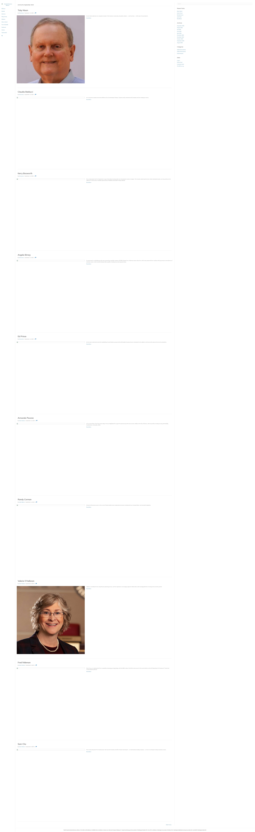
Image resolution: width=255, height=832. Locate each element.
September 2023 (180, 40)
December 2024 (180, 35)
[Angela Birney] (51, 293)
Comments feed (180, 64)
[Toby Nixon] (51, 49)
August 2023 (180, 42)
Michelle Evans (180, 15)
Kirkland (3, 19)
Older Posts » (169, 824)
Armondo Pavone (26, 418)
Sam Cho (22, 744)
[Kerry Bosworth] (51, 212)
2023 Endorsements (181, 49)
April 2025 (179, 33)
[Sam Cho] (51, 783)
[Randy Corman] (51, 538)
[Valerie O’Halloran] (51, 620)
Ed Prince (22, 336)
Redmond (4, 27)
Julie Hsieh (179, 16)
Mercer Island (4, 22)
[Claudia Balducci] (51, 130)
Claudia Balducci (25, 92)
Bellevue (3, 8)
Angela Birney (24, 255)
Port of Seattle (5, 24)
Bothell (3, 11)
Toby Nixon (23, 10)
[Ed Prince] (51, 375)
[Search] (2, 35)
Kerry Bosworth (25, 173)
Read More (88, 18)
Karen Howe (179, 13)
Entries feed (179, 62)
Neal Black (179, 18)
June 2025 (179, 31)
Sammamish (4, 32)
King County (4, 16)
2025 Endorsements (181, 51)
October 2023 (180, 39)
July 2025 (179, 29)
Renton (3, 30)
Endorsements (180, 53)
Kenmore (3, 14)
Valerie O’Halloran (26, 581)
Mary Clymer (179, 11)
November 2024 (180, 37)
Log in (178, 60)
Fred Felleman (24, 662)
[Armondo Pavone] (51, 456)
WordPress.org (180, 66)
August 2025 (180, 27)
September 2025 (180, 25)
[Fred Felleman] (51, 701)
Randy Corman (24, 499)
